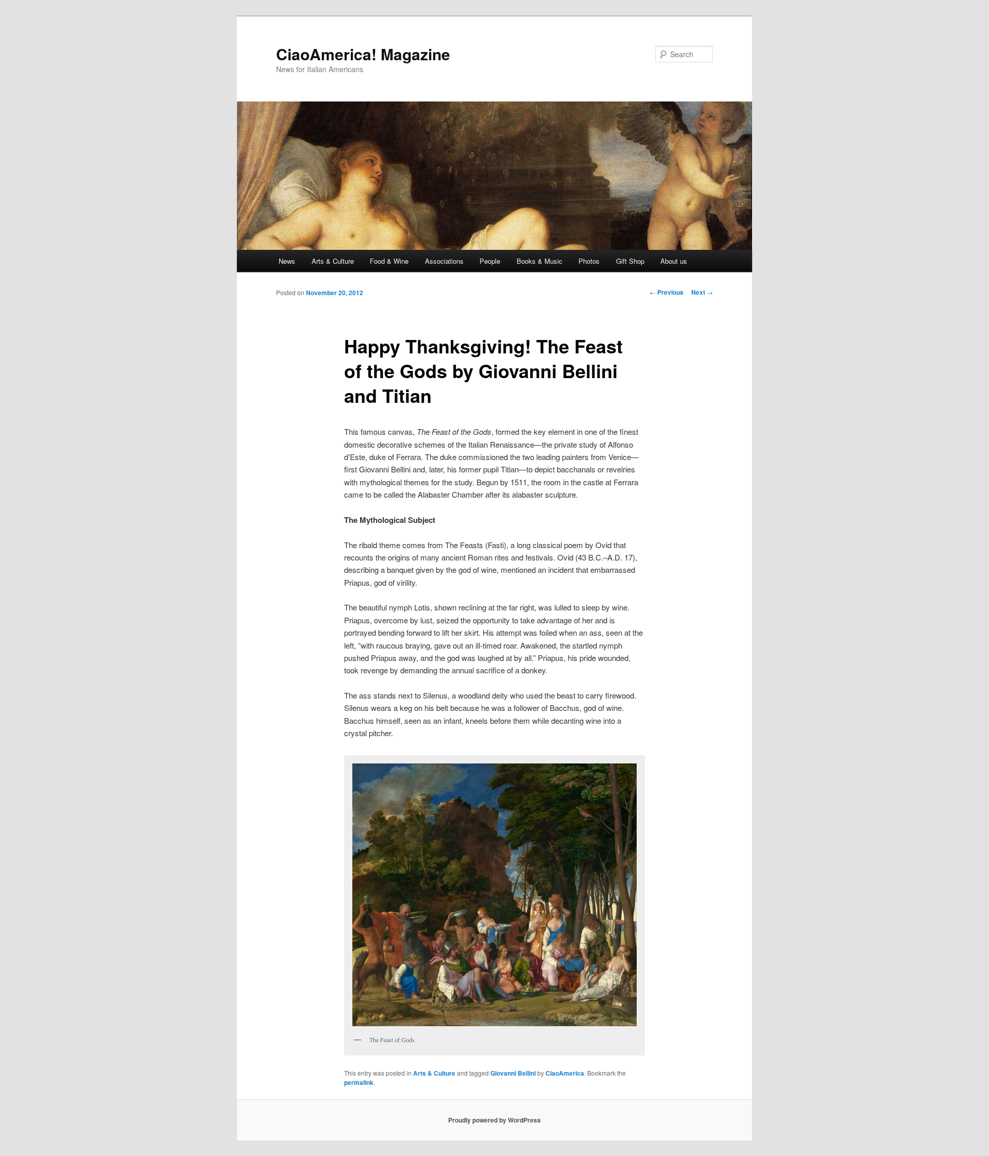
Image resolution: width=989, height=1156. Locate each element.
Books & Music (539, 261)
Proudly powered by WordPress (494, 1120)
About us (673, 261)
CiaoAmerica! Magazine (363, 54)
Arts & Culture (333, 261)
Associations (444, 261)
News (287, 261)
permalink (358, 1082)
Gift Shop (630, 261)
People (490, 261)
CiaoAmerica (564, 1073)
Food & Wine (389, 261)
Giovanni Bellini (513, 1073)
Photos (589, 261)
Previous (667, 292)
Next (702, 292)
